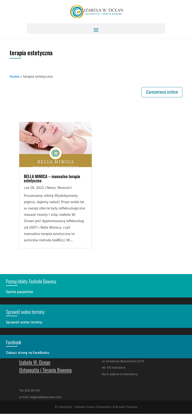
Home (14, 77)
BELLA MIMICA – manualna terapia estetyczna (52, 178)
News (51, 188)
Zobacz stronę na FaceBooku (27, 353)
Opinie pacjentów (19, 292)
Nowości (65, 188)
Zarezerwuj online (162, 92)
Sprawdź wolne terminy (24, 322)
